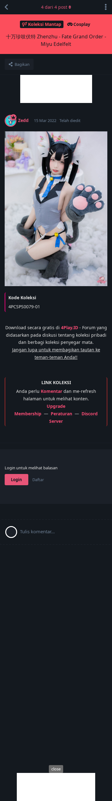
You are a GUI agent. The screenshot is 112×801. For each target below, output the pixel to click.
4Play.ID (69, 327)
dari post (54, 7)
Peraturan (61, 414)
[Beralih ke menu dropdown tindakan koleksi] (106, 7)
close (56, 769)
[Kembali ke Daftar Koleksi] (6, 7)
